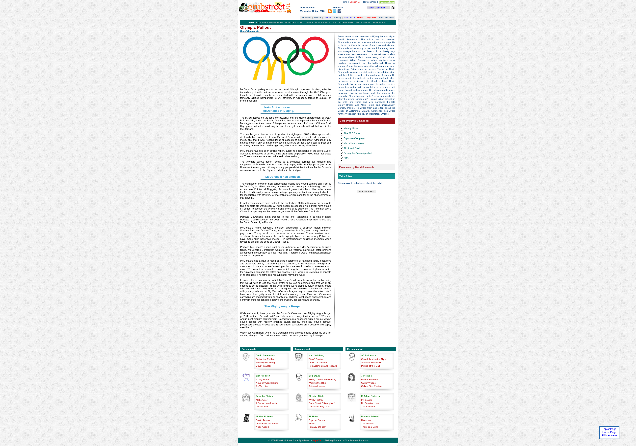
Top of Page (609, 429)
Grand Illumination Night (374, 359)
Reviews (348, 22)
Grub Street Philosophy (371, 22)
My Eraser (366, 400)
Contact (327, 17)
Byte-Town (304, 440)
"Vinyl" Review (316, 359)
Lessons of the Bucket (267, 423)
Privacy (337, 17)
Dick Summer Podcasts (356, 440)
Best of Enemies (369, 379)
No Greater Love (370, 403)
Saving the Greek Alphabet (358, 153)
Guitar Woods (368, 383)
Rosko (312, 423)
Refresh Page (369, 2)
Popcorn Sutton (317, 420)
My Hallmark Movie (354, 143)
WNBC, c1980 (316, 400)
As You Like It (263, 386)
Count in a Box (263, 365)
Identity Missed (351, 128)
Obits (336, 22)
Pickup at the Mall (370, 365)
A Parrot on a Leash (266, 403)
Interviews (306, 17)
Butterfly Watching (265, 362)
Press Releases (386, 17)
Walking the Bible (317, 383)
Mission (317, 17)
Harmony (366, 420)
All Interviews (609, 435)
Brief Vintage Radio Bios (275, 22)
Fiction (297, 22)
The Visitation (368, 406)
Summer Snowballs (371, 362)
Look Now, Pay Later (319, 406)
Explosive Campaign (354, 138)
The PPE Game (352, 133)
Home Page (609, 432)
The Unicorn (367, 423)
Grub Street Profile (317, 22)
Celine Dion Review (371, 386)
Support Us (355, 2)
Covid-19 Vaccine (318, 362)
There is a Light (369, 426)
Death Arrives (263, 420)
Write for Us (349, 17)
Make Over (261, 400)
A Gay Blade (262, 379)
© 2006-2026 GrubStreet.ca (282, 440)
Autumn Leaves (317, 386)
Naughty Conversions (267, 383)
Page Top (317, 440)
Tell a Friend (346, 176)
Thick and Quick (352, 148)
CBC (346, 158)
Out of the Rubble (265, 359)
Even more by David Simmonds (356, 167)
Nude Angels (262, 426)
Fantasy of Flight (317, 426)
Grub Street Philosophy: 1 (322, 403)
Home (344, 2)
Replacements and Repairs (323, 365)
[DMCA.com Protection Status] (386, 3)
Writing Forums (333, 440)
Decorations (262, 406)
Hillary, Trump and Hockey (322, 379)
